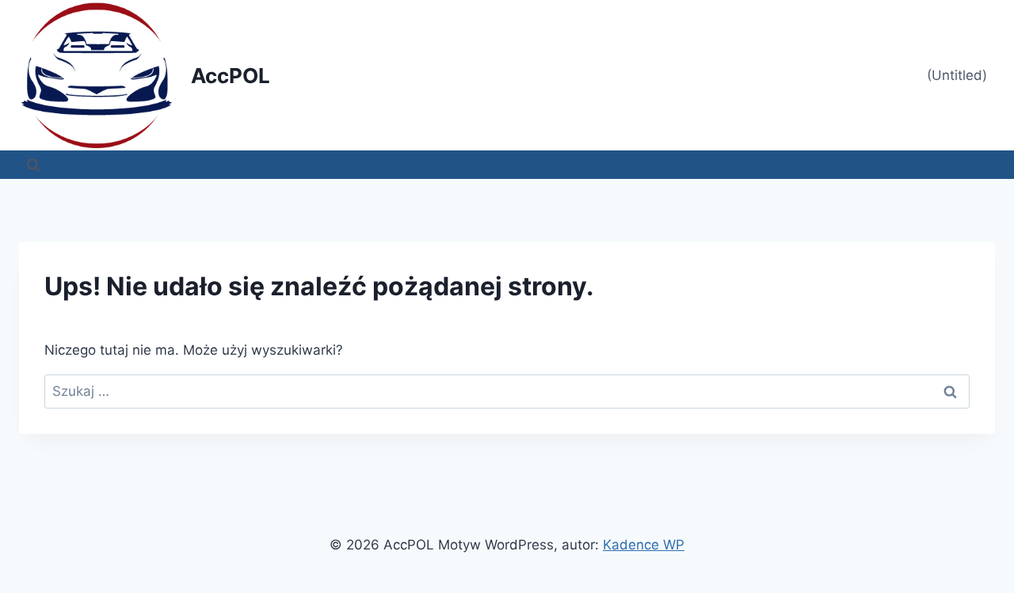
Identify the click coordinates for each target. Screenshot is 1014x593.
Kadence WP (643, 545)
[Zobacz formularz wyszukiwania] (33, 164)
